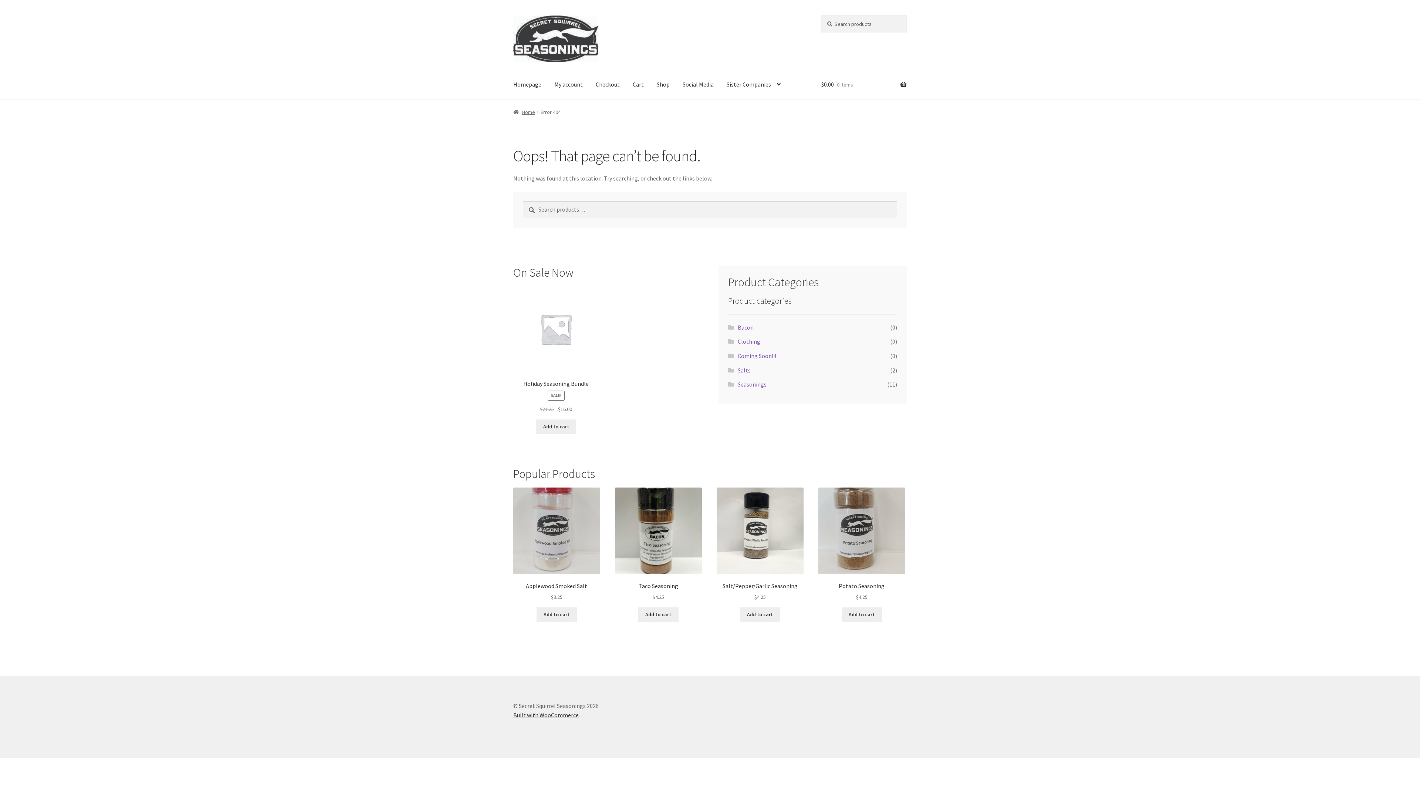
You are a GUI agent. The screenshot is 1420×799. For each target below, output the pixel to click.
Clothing (749, 341)
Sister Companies (749, 84)
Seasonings (752, 384)
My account (568, 84)
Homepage (527, 84)
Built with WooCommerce (546, 715)
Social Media (698, 84)
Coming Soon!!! (757, 356)
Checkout (608, 84)
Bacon (746, 327)
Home (528, 112)
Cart (638, 84)
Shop (663, 84)
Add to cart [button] (556, 426)
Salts (744, 370)
